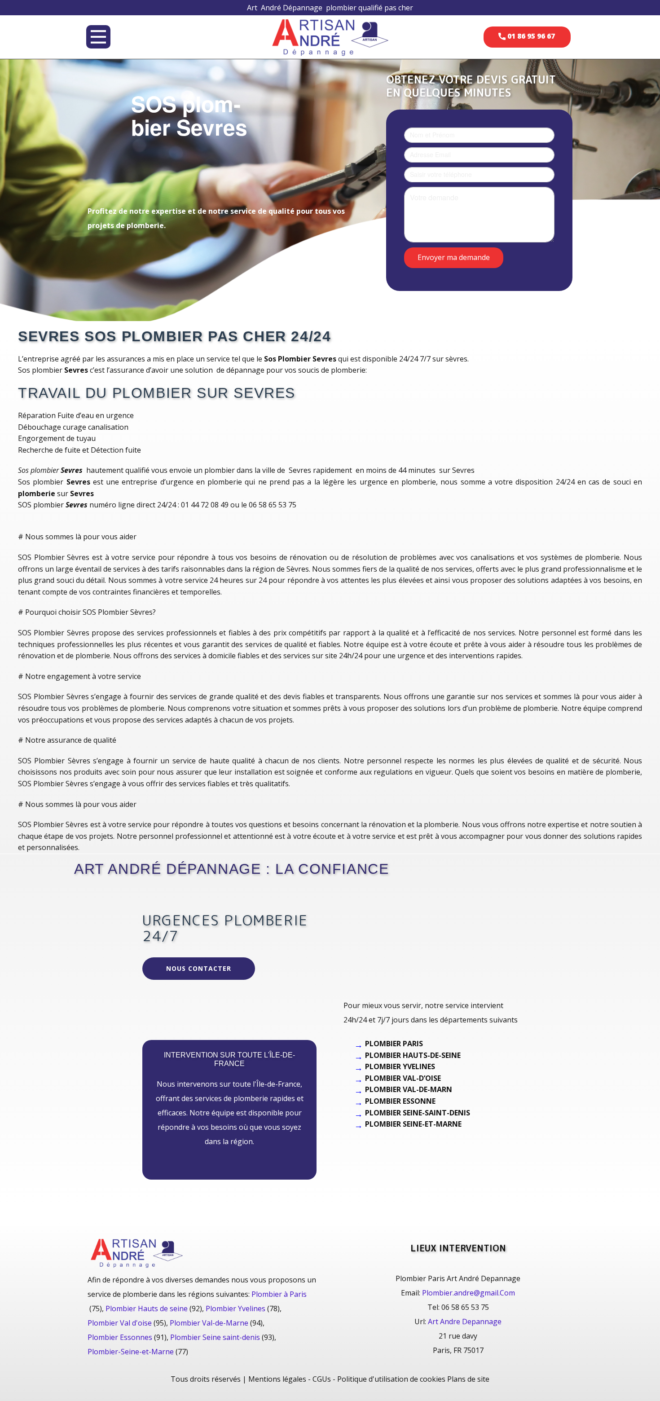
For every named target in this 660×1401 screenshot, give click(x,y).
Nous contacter (198, 968)
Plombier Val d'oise (120, 1323)
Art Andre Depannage (465, 1321)
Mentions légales (277, 1379)
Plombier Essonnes (120, 1337)
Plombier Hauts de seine (147, 1308)
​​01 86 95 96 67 (530, 36)
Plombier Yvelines (235, 1308)
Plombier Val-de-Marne (209, 1323)
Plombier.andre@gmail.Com (468, 1293)
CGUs (321, 1379)
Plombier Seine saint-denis (215, 1337)
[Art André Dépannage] (330, 36)
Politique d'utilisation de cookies (391, 1379)
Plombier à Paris (279, 1294)
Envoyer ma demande (454, 257)
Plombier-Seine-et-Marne (131, 1352)
